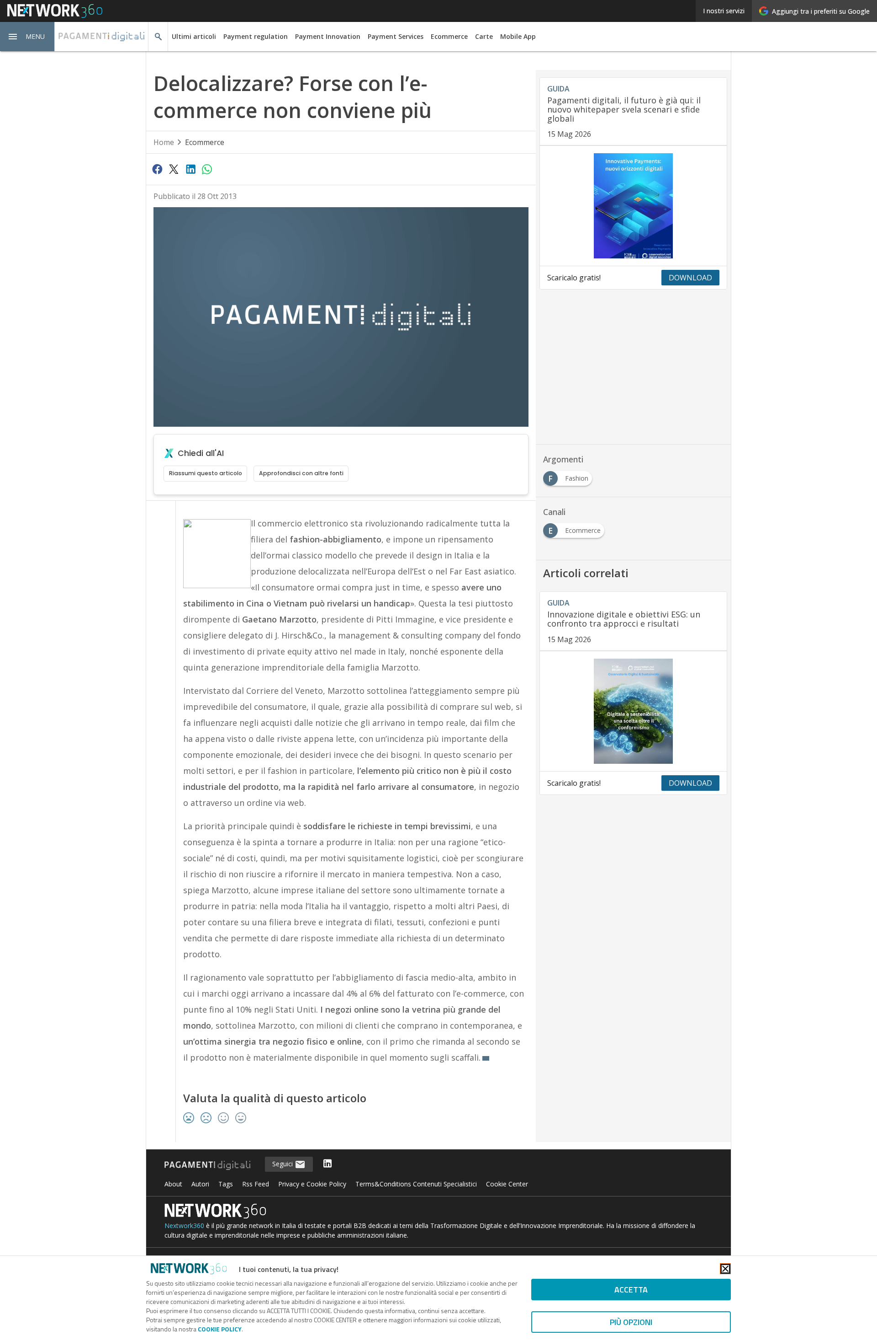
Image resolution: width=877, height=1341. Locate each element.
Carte (484, 36)
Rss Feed (255, 1184)
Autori (200, 1184)
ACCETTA (631, 1289)
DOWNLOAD (690, 278)
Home (163, 142)
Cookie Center (507, 1184)
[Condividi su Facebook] (157, 169)
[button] (27, 36)
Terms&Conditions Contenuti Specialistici (416, 1184)
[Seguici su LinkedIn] (327, 1164)
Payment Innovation (327, 36)
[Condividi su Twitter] (173, 169)
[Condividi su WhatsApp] (207, 169)
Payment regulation (255, 36)
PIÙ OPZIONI (631, 1322)
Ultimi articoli (194, 36)
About (173, 1184)
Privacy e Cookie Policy (312, 1184)
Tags (225, 1184)
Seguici (283, 1163)
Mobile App (518, 36)
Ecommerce (449, 36)
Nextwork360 (184, 1225)
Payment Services (395, 36)
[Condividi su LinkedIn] (190, 169)
